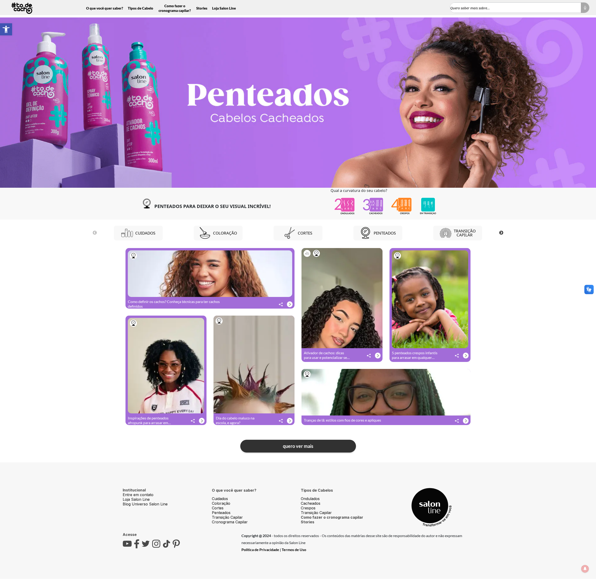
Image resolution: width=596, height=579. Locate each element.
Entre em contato (138, 494)
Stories (201, 8)
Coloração (221, 503)
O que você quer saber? (104, 8)
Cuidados (220, 498)
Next (501, 233)
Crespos (308, 508)
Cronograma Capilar (230, 522)
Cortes (218, 508)
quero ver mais (298, 446)
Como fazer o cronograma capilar (332, 517)
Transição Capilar (227, 517)
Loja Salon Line (224, 8)
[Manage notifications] (585, 568)
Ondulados (310, 498)
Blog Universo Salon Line (145, 504)
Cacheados (310, 503)
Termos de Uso (294, 549)
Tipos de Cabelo (140, 8)
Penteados (221, 512)
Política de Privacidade (260, 549)
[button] (6, 29)
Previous (94, 233)
